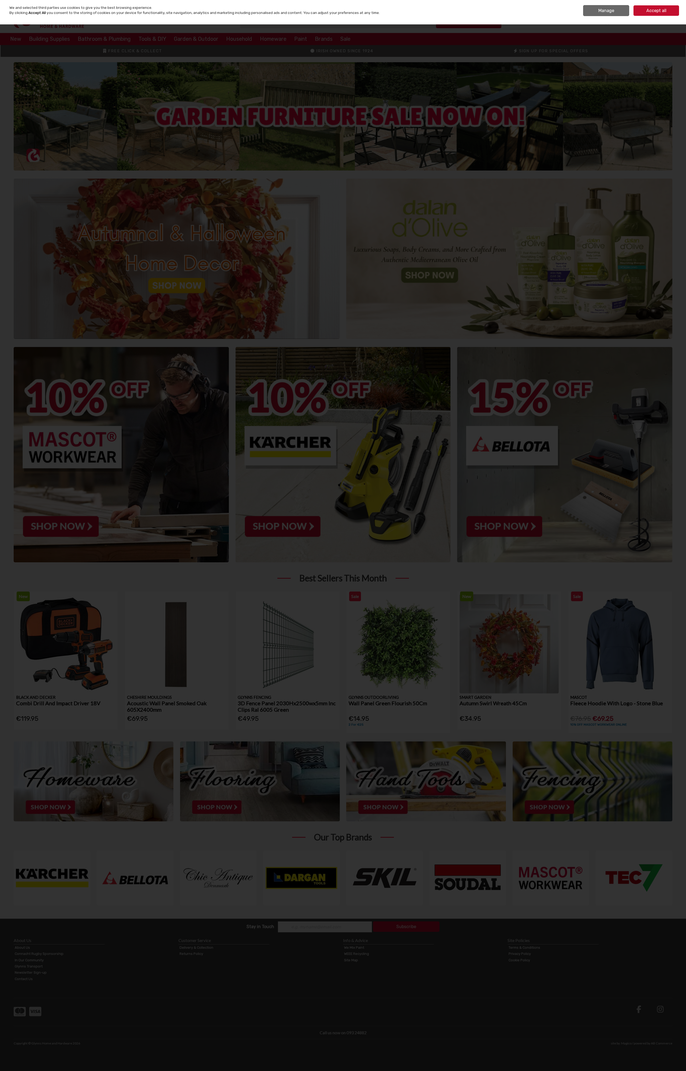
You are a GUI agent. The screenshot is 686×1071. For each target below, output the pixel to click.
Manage (606, 10)
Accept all (656, 10)
